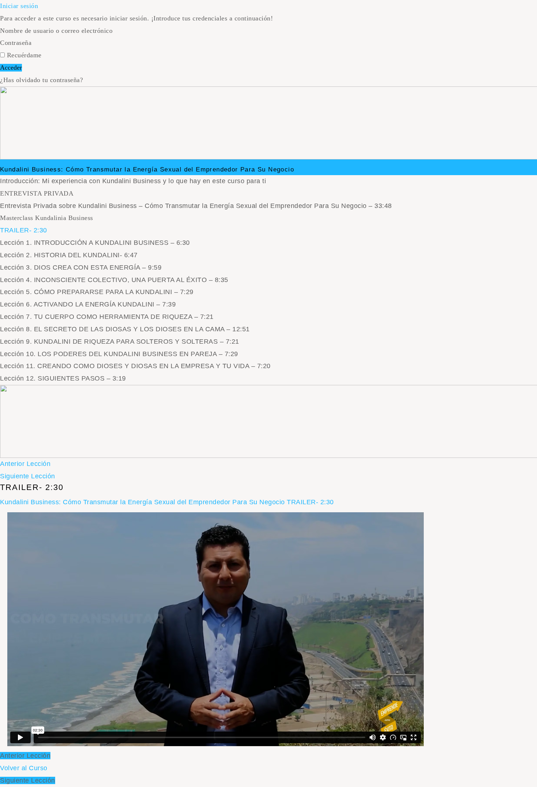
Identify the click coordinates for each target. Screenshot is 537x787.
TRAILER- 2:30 (310, 502)
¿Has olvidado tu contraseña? (41, 80)
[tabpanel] (215, 629)
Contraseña (15, 42)
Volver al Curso (23, 768)
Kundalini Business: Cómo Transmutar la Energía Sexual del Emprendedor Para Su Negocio (147, 169)
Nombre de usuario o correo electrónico (56, 30)
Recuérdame (23, 55)
